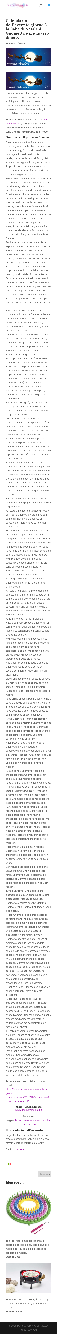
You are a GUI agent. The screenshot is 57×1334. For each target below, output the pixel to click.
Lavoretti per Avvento (15, 43)
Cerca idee (45, 1174)
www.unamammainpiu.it (28, 1110)
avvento (21, 1149)
